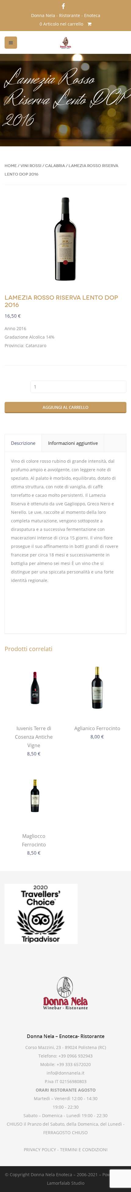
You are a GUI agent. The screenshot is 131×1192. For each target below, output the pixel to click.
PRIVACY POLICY (40, 1149)
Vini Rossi (30, 165)
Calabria (55, 165)
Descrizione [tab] (23, 443)
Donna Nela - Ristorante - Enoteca (65, 15)
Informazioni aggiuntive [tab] (73, 443)
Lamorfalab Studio (65, 1183)
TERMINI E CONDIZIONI (83, 1149)
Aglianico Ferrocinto (97, 728)
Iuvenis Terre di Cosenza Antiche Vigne (34, 737)
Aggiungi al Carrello (65, 407)
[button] (116, 206)
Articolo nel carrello (62, 24)
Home (11, 165)
